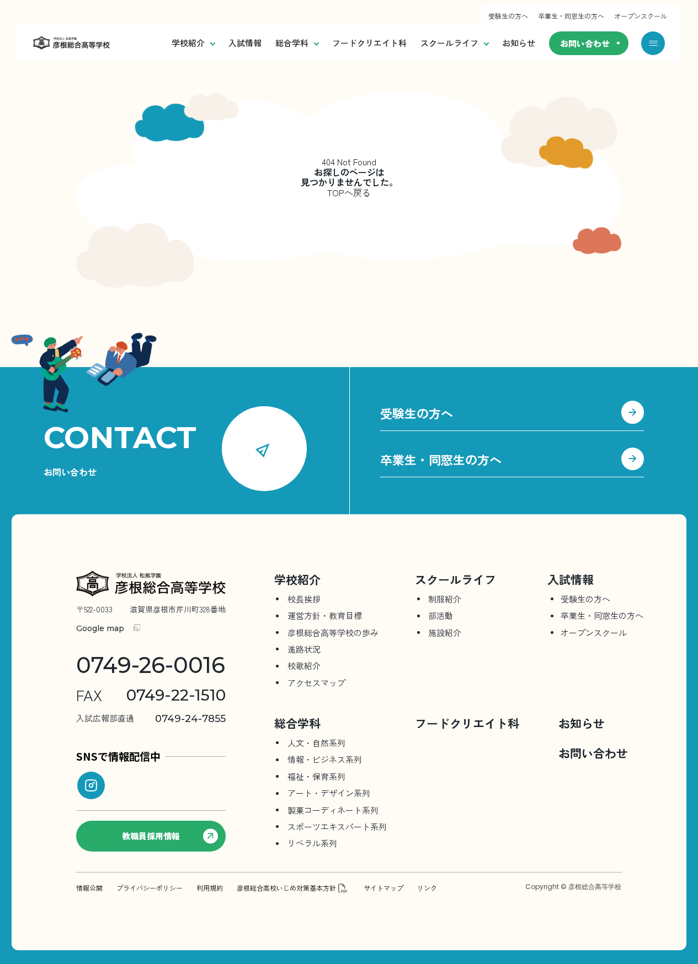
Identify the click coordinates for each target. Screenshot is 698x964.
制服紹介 (444, 599)
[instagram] (91, 785)
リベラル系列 (312, 843)
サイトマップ (383, 888)
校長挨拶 (304, 599)
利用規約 (209, 888)
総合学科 (291, 43)
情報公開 (89, 888)
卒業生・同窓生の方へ (571, 15)
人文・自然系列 (316, 742)
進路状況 (304, 649)
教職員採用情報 (151, 836)
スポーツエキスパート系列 (337, 826)
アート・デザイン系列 (328, 793)
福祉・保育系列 (316, 776)
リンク (427, 888)
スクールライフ (449, 43)
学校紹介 (188, 43)
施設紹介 (444, 632)
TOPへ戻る (349, 192)
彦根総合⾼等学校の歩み (333, 632)
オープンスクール (640, 15)
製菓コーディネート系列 (333, 810)
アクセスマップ (316, 682)
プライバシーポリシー (149, 888)
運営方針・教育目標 (324, 615)
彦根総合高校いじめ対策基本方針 (286, 888)
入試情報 (245, 43)
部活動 (440, 615)
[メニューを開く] (653, 43)
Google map (100, 628)
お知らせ (518, 43)
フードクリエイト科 (369, 43)
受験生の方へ (508, 15)
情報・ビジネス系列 (324, 759)
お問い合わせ (585, 43)
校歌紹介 (304, 665)
